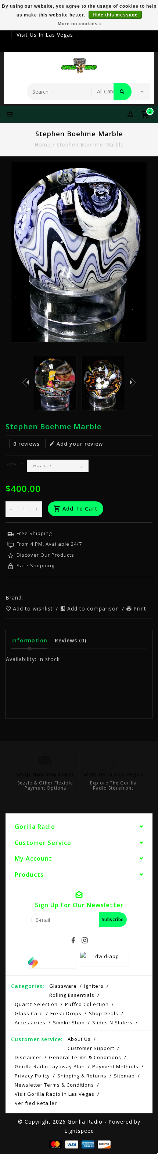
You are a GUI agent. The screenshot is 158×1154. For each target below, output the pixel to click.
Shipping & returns (82, 1075)
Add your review (80, 443)
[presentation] (25, 381)
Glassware (63, 986)
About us (79, 1039)
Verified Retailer (36, 1103)
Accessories (30, 1022)
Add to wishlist (34, 608)
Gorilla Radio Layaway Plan (50, 1066)
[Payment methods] (54, 1143)
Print (139, 608)
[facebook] (73, 940)
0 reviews (26, 443)
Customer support (91, 1048)
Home (43, 144)
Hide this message (115, 15)
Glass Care (29, 1013)
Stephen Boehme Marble (90, 144)
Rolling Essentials (71, 995)
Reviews (70, 640)
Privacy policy (32, 1075)
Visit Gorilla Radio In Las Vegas (54, 1094)
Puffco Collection (87, 1004)
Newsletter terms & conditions (54, 1084)
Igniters (94, 986)
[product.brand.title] (25, 597)
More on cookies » (80, 23)
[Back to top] (143, 1135)
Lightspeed (79, 1130)
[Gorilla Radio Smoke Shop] (79, 65)
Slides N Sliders (112, 1022)
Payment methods (115, 1066)
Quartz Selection (36, 1004)
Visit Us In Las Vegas (45, 34)
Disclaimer (28, 1057)
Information (29, 640)
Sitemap (124, 1075)
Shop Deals (103, 1013)
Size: (14, 464)
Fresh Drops (66, 1013)
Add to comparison (94, 608)
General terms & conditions (85, 1057)
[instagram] (85, 940)
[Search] (123, 91)
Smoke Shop (69, 1022)
